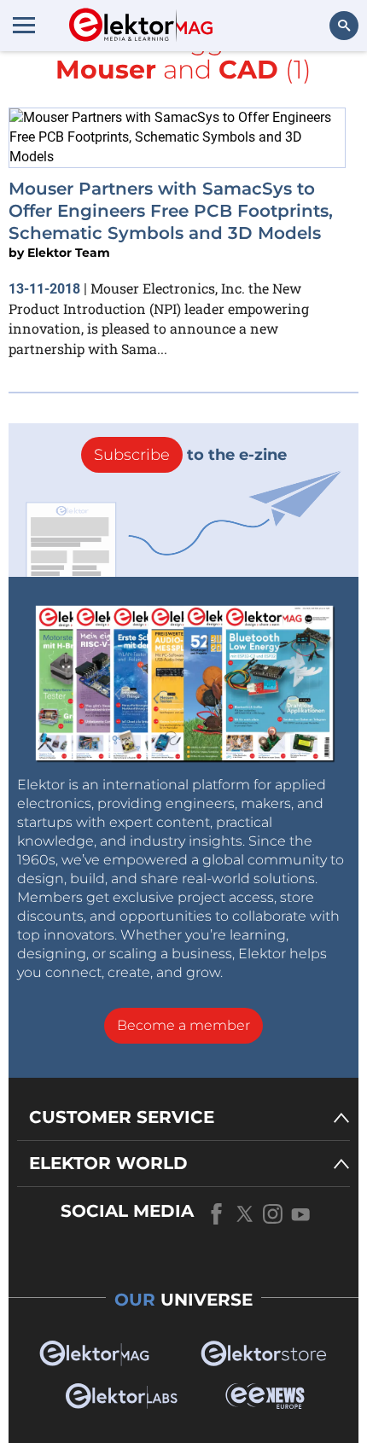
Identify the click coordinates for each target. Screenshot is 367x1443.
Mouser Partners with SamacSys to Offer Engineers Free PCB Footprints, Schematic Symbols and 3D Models (171, 211)
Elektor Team (68, 252)
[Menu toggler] (24, 25)
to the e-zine (190, 454)
